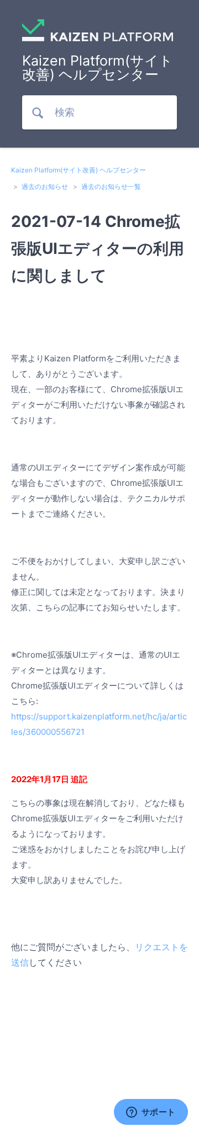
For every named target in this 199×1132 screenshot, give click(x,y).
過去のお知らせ (45, 186)
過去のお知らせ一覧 (111, 186)
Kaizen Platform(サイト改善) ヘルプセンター (78, 170)
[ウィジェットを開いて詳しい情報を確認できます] (150, 1112)
